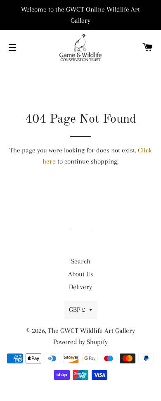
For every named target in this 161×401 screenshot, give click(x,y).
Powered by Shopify (80, 342)
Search (80, 261)
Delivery (80, 287)
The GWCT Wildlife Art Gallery (91, 331)
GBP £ (77, 309)
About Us (80, 274)
